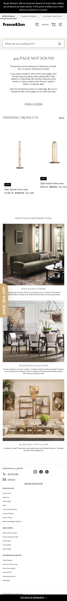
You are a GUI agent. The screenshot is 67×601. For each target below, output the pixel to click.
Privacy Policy (7, 517)
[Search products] (59, 44)
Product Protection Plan (10, 537)
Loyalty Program (8, 513)
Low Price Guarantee (10, 509)
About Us (6, 497)
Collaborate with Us (9, 576)
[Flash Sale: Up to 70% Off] (33, 410)
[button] (33, 597)
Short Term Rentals (9, 568)
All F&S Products (8, 16)
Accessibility (7, 545)
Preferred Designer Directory (12, 521)
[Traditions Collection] (33, 331)
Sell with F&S (7, 572)
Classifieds (6, 580)
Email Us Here (34, 103)
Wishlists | (46, 24)
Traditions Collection (29, 16)
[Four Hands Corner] (33, 254)
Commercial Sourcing (10, 564)
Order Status (7, 549)
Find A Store (7, 501)
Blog (4, 505)
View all (61, 118)
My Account (7, 493)
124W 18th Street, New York (33, 483)
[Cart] (53, 24)
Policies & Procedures (10, 533)
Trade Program (8, 560)
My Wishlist (6, 541)
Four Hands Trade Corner (52, 16)
